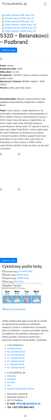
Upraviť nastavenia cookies (20, 388)
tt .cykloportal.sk (15, 364)
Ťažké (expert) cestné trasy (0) (20, 31)
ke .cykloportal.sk (16, 367)
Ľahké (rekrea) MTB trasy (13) (19, 15)
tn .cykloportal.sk (15, 361)
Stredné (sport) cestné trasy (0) (20, 27)
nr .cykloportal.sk (15, 358)
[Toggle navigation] (45, 3)
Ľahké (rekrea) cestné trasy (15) (20, 24)
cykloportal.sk (14, 348)
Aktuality (11, 376)
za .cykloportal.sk (16, 354)
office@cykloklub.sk (28, 403)
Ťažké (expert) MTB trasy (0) (19, 21)
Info (9, 385)
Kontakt (11, 382)
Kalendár (11, 379)
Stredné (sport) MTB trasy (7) (19, 18)
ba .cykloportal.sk (16, 351)
